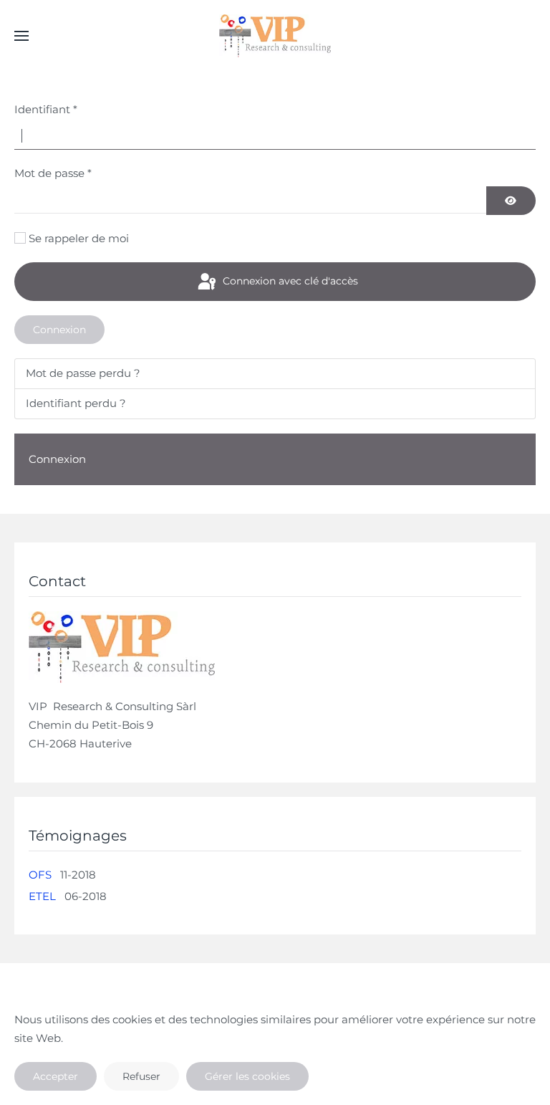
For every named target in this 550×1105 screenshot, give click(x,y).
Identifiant (45, 109)
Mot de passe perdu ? (83, 373)
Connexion (59, 329)
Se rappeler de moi (79, 238)
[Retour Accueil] (275, 36)
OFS (40, 874)
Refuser (141, 1076)
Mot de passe (53, 173)
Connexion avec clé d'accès (289, 280)
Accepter (55, 1076)
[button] (21, 36)
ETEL (42, 896)
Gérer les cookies (247, 1076)
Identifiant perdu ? (76, 403)
